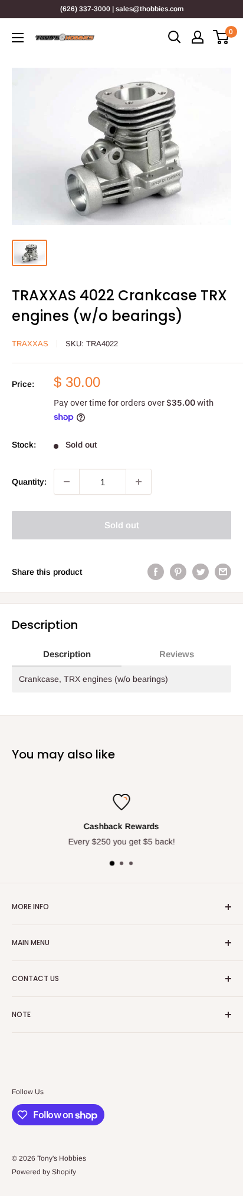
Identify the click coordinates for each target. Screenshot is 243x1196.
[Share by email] (223, 571)
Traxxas (30, 343)
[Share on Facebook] (155, 571)
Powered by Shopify (44, 1172)
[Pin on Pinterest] (178, 571)
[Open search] (174, 37)
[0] (221, 37)
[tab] (66, 654)
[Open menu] (18, 37)
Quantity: (29, 481)
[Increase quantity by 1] (138, 481)
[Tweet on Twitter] (200, 571)
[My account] (197, 37)
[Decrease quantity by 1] (66, 481)
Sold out (121, 525)
